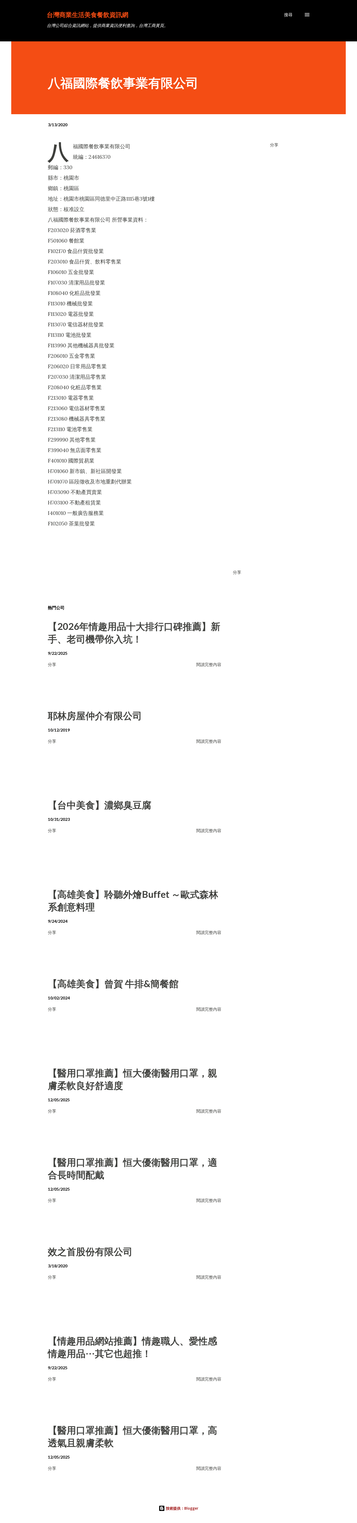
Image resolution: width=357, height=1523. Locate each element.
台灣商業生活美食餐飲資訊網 (87, 14)
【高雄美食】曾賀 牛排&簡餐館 (113, 983)
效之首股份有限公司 (90, 1251)
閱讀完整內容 (208, 664)
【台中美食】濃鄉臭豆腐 (99, 805)
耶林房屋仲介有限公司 (95, 715)
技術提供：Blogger (181, 1508)
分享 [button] (274, 144)
